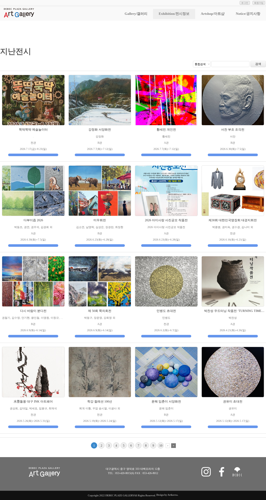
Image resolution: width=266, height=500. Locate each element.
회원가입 (258, 3)
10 (160, 445)
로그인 (244, 3)
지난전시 (251, 31)
